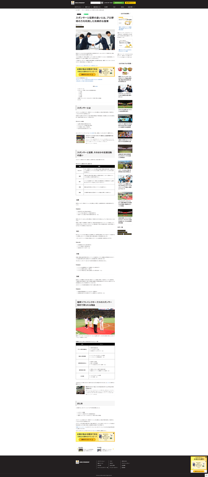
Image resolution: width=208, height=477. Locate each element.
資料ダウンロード (131, 2)
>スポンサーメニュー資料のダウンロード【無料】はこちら (87, 65)
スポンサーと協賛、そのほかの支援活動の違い (87, 90)
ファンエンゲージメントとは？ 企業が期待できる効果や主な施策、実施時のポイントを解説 (125, 203)
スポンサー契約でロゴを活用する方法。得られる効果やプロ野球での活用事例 (125, 125)
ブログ (114, 6)
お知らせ (122, 6)
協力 (81, 93)
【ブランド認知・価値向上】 (122, 232)
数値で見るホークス (97, 6)
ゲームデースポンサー (114, 467)
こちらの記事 (91, 133)
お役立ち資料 (130, 6)
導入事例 (106, 6)
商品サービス (87, 6)
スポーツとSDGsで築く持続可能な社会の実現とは (124, 171)
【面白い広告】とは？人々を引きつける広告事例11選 (125, 140)
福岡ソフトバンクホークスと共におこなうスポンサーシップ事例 (125, 50)
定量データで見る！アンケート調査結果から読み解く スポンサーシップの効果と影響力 (125, 28)
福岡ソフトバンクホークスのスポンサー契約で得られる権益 (89, 98)
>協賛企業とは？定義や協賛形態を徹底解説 (84, 81)
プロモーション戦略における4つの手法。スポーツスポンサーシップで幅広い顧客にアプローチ (125, 186)
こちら (108, 382)
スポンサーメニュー (78, 6)
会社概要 (123, 465)
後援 (81, 96)
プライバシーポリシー (126, 463)
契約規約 (123, 467)
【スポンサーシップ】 (80, 26)
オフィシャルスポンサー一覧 (103, 467)
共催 (81, 95)
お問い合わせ (119, 2)
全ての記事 (78, 10)
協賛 (81, 92)
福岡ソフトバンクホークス (81, 427)
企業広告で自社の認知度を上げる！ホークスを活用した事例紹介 (124, 155)
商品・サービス (100, 463)
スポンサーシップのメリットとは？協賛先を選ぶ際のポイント (124, 95)
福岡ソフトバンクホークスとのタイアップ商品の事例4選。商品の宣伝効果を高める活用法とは (124, 79)
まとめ (79, 99)
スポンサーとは (81, 88)
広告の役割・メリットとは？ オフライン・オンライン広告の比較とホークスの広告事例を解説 (125, 220)
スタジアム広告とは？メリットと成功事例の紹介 (125, 110)
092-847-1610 (108, 2)
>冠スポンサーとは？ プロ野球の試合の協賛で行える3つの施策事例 (89, 79)
